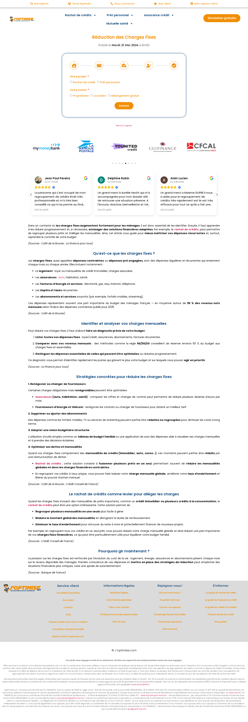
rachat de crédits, (186, 229)
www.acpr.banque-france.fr (153, 695)
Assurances (43, 397)
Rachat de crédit (84, 82)
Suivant (124, 106)
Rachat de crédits (78, 15)
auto (61, 277)
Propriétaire (81, 96)
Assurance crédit (156, 15)
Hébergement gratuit (125, 96)
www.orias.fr (234, 692)
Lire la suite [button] (41, 209)
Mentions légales (124, 125)
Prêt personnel (118, 15)
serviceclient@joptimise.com (70, 698)
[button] (32, 147)
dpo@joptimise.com (137, 709)
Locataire (99, 96)
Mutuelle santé (117, 23)
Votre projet (78, 76)
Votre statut (78, 90)
